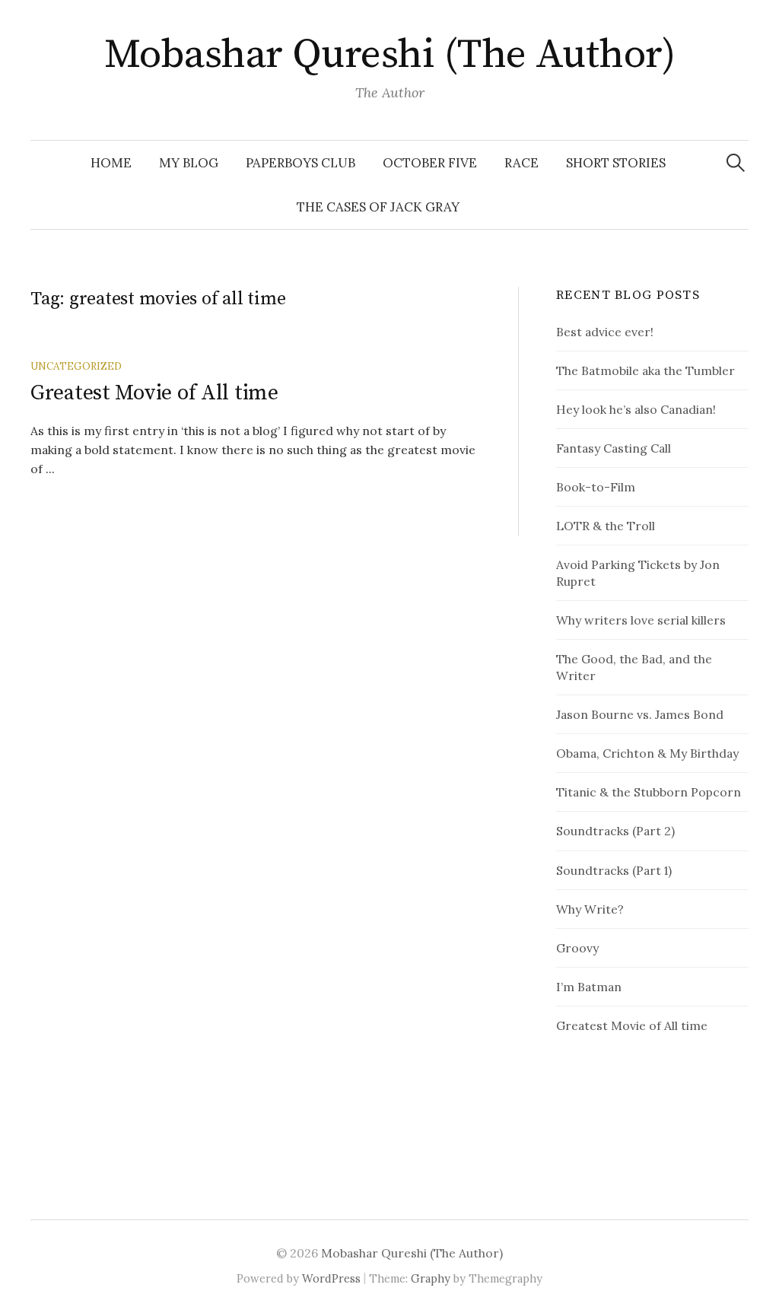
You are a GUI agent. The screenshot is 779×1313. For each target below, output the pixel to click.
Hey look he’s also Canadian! (636, 409)
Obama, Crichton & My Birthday (647, 753)
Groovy (577, 947)
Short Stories (616, 162)
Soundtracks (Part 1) (614, 870)
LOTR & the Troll (605, 525)
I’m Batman (589, 986)
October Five (430, 162)
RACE (521, 162)
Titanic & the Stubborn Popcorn (648, 792)
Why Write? (590, 909)
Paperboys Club (300, 162)
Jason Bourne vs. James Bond (639, 714)
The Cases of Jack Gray (378, 207)
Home (111, 162)
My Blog (188, 162)
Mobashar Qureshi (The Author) (389, 55)
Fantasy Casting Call (613, 448)
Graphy (430, 1278)
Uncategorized (76, 366)
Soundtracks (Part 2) (615, 830)
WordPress (331, 1278)
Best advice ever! (604, 331)
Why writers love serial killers (641, 620)
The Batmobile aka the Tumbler (645, 370)
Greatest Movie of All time (154, 393)
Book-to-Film (595, 486)
